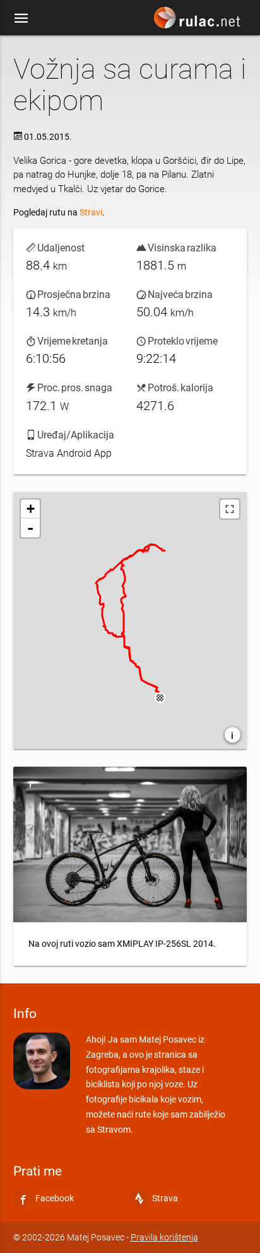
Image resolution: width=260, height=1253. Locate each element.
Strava (165, 1198)
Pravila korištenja (164, 1237)
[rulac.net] (198, 20)
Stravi (91, 212)
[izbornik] (21, 17)
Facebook (54, 1198)
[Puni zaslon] (229, 509)
